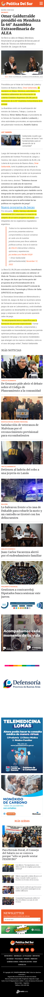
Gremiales (18, 956)
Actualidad (27, 956)
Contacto (22, 964)
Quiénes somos (12, 962)
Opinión (27, 959)
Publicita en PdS (25, 962)
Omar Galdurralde (30, 88)
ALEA (41, 77)
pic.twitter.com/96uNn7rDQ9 (20, 254)
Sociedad (10, 959)
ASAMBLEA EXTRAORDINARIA (30, 77)
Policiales (19, 959)
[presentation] (6, 65)
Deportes (36, 956)
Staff (35, 962)
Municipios (8, 956)
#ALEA (14, 248)
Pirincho (34, 959)
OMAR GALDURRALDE (15, 77)
